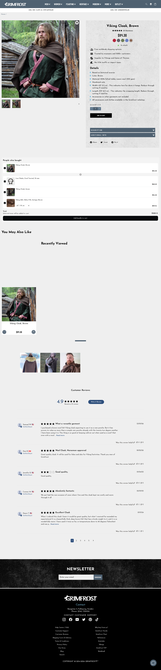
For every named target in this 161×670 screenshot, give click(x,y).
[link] (11, 168)
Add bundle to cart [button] (80, 218)
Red (114, 40)
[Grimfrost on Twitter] (83, 619)
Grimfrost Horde (101, 631)
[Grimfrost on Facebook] (70, 619)
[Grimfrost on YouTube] (77, 619)
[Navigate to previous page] (67, 541)
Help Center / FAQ (62, 627)
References (101, 638)
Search (62, 655)
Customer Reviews (61, 634)
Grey (118, 40)
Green (122, 40)
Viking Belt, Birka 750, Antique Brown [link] (29, 200)
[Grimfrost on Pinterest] (90, 619)
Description (96, 130)
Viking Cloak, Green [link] (23, 189)
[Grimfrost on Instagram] (64, 619)
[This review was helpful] (137, 442)
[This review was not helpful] (141, 442)
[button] (30, 362)
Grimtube (101, 641)
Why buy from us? (101, 627)
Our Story (62, 648)
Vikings (101, 644)
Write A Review (96, 402)
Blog (62, 651)
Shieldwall (101, 651)
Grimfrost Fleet (101, 634)
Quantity (95, 105)
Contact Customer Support (80, 615)
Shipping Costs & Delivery (62, 638)
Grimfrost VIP (101, 648)
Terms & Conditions (62, 641)
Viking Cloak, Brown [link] (23, 165)
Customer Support (62, 631)
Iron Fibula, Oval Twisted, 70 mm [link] (27, 178)
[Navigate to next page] (93, 541)
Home (3, 14)
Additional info (98, 135)
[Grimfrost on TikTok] (97, 619)
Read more (60, 435)
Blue (126, 40)
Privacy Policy (62, 644)
